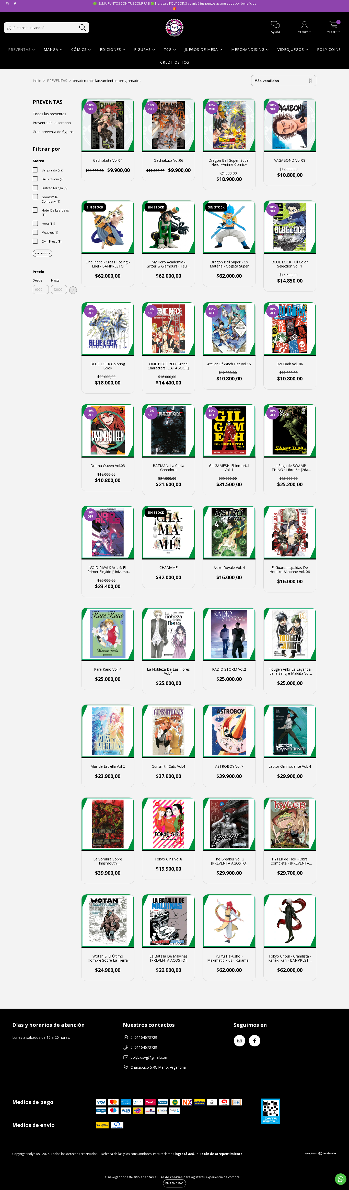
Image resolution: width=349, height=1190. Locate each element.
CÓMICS (79, 49)
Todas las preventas (49, 113)
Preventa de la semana (52, 122)
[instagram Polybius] (7, 3)
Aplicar (73, 290)
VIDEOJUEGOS (291, 49)
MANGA (52, 49)
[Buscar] (83, 28)
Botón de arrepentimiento (221, 1154)
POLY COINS (329, 49)
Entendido (174, 1183)
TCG (168, 49)
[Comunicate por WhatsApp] (340, 1179)
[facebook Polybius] (14, 3)
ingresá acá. (185, 1154)
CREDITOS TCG (174, 62)
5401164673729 (144, 1037)
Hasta (55, 280)
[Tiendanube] (321, 1154)
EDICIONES (111, 49)
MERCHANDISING (248, 49)
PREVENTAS (20, 49)
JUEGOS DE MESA (202, 49)
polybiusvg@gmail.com (149, 1057)
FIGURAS (143, 49)
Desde (37, 280)
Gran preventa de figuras (53, 131)
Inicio (37, 80)
